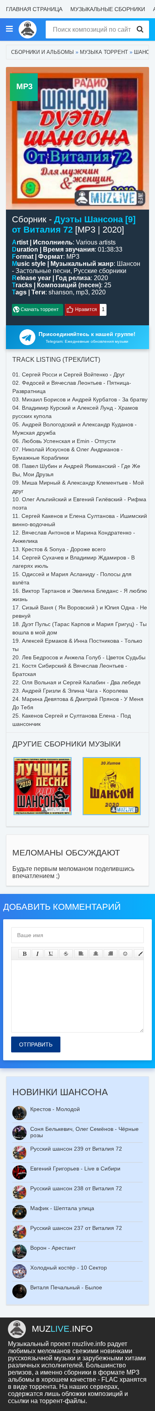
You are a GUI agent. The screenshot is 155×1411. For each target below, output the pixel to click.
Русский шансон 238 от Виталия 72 (76, 1188)
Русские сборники (100, 270)
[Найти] (140, 29)
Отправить (35, 1044)
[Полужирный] (24, 953)
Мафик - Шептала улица (62, 1208)
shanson (60, 292)
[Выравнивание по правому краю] (110, 953)
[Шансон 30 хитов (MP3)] (111, 759)
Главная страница (34, 9)
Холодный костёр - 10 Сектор (68, 1267)
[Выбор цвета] (140, 953)
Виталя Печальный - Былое (66, 1287)
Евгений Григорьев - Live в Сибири (75, 1168)
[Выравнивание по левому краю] (81, 953)
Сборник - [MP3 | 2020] (74, 224)
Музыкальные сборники (107, 9)
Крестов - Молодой (55, 1109)
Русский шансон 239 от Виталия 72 (76, 1149)
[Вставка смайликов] (125, 953)
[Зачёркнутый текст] (66, 953)
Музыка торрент (104, 52)
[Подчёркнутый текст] (51, 953)
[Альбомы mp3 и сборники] (28, 29)
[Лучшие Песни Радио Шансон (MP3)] (42, 759)
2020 (98, 292)
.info (62, 1329)
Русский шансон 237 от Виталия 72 (76, 1228)
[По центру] (96, 953)
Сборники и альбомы (42, 52)
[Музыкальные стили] (9, 29)
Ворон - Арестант (53, 1248)
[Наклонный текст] (37, 953)
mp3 (82, 292)
